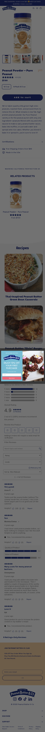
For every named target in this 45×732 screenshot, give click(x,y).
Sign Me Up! (12, 378)
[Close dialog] (42, 352)
